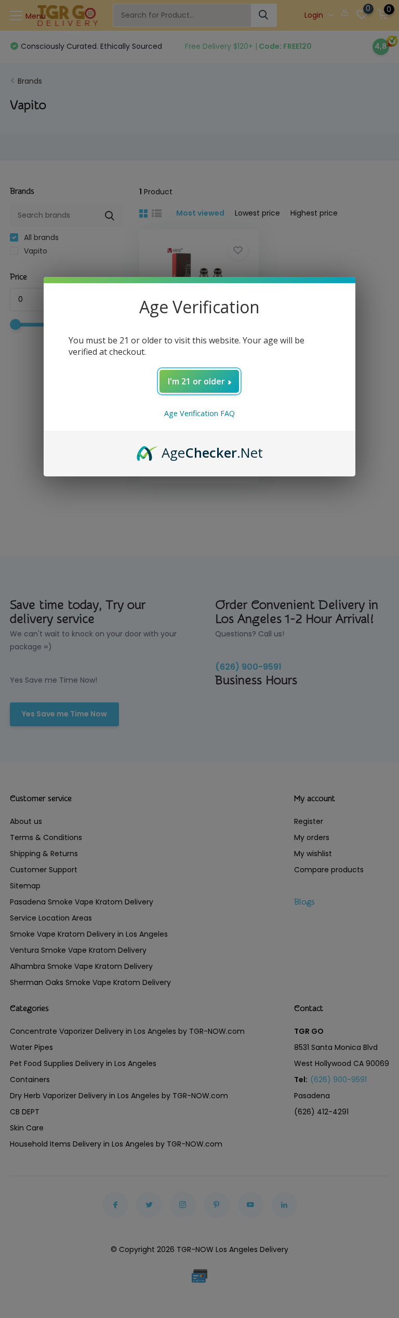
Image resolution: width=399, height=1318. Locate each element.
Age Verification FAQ (199, 413)
